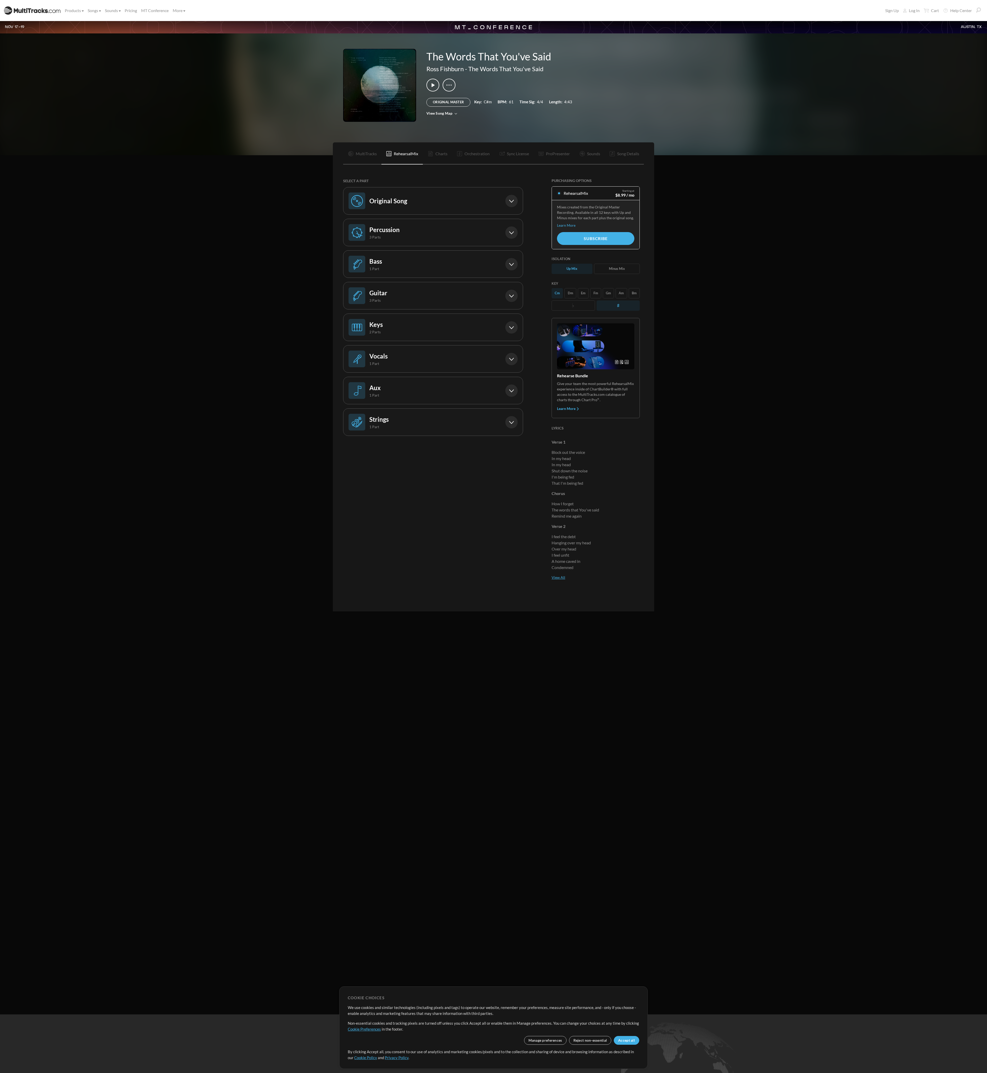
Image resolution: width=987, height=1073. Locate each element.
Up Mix (571, 269)
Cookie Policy (365, 1057)
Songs (93, 10)
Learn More (566, 225)
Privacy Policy (396, 1057)
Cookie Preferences (364, 1029)
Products (73, 10)
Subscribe (595, 238)
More (177, 10)
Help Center (961, 10)
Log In (914, 10)
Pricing (131, 10)
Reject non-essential (590, 1040)
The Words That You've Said (505, 68)
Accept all (626, 1040)
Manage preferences (545, 1040)
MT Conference (155, 10)
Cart (935, 10)
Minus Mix (617, 269)
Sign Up (892, 10)
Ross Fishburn (445, 68)
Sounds (111, 10)
